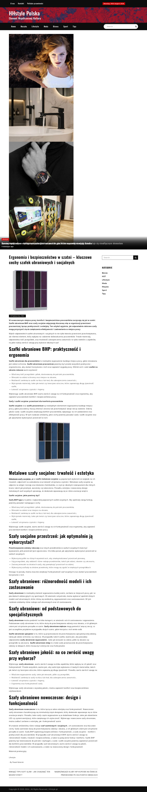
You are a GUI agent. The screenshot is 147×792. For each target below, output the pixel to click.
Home (13, 26)
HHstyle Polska (24, 13)
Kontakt (21, 3)
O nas (13, 3)
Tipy (74, 26)
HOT (104, 276)
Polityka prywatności (35, 3)
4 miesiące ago (8, 246)
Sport (65, 26)
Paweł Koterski (18, 762)
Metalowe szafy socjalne (20, 479)
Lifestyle (35, 26)
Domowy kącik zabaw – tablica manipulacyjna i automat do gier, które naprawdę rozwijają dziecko (47, 243)
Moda (46, 26)
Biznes (56, 26)
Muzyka (24, 26)
